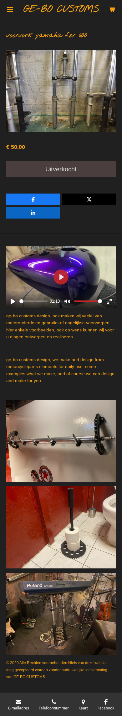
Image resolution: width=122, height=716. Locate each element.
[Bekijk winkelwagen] (112, 9)
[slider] (33, 301)
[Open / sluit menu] (10, 9)
